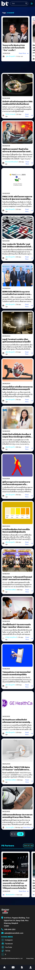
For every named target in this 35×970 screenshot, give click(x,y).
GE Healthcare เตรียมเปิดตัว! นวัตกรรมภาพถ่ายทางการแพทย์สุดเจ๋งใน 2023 (16, 722)
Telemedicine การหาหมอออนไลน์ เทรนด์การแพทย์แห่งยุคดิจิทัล (16, 673)
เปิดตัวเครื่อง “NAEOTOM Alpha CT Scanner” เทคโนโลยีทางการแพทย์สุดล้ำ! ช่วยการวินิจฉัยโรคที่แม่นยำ (16, 771)
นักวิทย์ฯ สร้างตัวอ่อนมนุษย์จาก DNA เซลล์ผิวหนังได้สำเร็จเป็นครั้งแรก (17, 102)
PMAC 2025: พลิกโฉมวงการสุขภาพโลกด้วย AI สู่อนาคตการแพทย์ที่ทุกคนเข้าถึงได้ (17, 199)
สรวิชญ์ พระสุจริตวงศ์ (11, 637)
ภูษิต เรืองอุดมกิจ (10, 56)
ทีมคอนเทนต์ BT (10, 895)
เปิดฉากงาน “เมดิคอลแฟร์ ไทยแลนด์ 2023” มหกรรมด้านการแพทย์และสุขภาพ (17, 579)
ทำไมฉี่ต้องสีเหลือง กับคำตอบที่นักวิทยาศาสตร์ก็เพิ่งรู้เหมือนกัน (16, 530)
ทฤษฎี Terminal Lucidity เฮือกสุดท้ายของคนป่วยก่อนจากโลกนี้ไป (16, 340)
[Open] (32, 4)
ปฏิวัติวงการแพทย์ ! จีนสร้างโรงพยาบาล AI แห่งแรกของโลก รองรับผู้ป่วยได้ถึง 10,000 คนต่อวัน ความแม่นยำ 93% (17, 153)
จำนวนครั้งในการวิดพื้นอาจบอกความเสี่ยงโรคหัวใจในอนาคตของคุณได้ (17, 387)
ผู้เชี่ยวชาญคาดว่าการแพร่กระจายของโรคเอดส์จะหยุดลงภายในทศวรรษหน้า (16, 484)
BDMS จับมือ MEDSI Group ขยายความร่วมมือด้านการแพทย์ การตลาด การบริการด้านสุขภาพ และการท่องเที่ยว (17, 295)
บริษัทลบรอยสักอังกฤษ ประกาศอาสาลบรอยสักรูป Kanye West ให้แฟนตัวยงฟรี (17, 817)
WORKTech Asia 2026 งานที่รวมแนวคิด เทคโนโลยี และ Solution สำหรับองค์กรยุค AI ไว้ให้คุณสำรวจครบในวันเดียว (15, 884)
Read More (22, 53)
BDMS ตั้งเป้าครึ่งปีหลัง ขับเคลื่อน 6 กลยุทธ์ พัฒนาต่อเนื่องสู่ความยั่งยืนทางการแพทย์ (16, 436)
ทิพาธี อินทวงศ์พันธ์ (10, 590)
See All (27, 845)
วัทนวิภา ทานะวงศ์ (10, 114)
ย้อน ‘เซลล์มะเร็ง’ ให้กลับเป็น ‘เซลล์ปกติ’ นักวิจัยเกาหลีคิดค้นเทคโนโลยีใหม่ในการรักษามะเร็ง (16, 246)
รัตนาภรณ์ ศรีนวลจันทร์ (11, 162)
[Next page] (20, 834)
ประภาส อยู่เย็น (10, 827)
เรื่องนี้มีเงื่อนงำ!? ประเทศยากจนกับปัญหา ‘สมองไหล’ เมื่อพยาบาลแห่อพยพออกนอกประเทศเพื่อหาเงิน (16, 627)
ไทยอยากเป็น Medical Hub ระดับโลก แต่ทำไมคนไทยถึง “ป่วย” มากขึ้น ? (14, 47)
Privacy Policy (30, 958)
